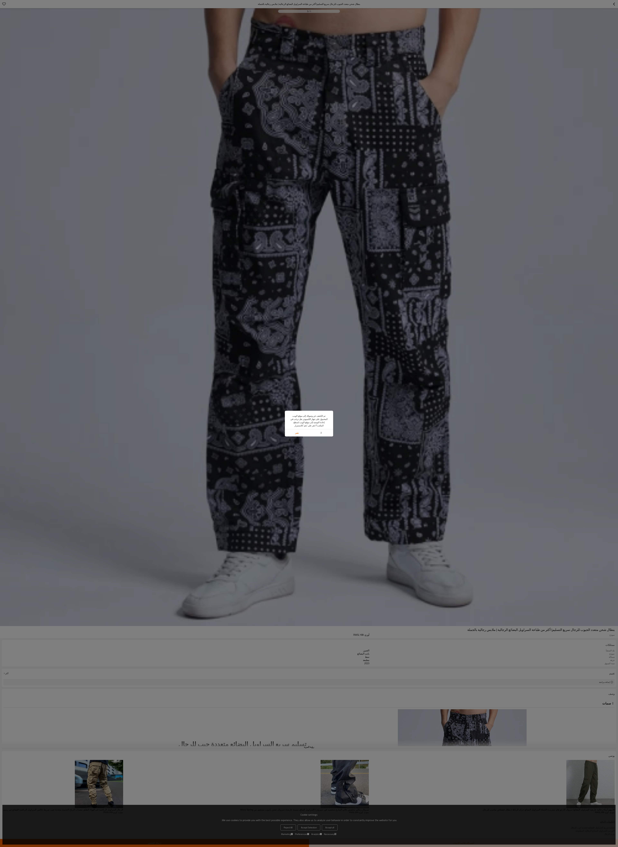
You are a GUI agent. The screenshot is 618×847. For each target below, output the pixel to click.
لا (321, 433)
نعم (297, 433)
